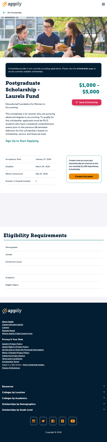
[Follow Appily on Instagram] (33, 421)
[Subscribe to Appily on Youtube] (73, 421)
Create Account (84, 176)
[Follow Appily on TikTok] (62, 421)
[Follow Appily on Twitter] (43, 421)
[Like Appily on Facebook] (52, 421)
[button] (77, 102)
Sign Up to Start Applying (22, 140)
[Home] (12, 4)
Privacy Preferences (11, 368)
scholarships (82, 68)
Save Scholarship (88, 102)
